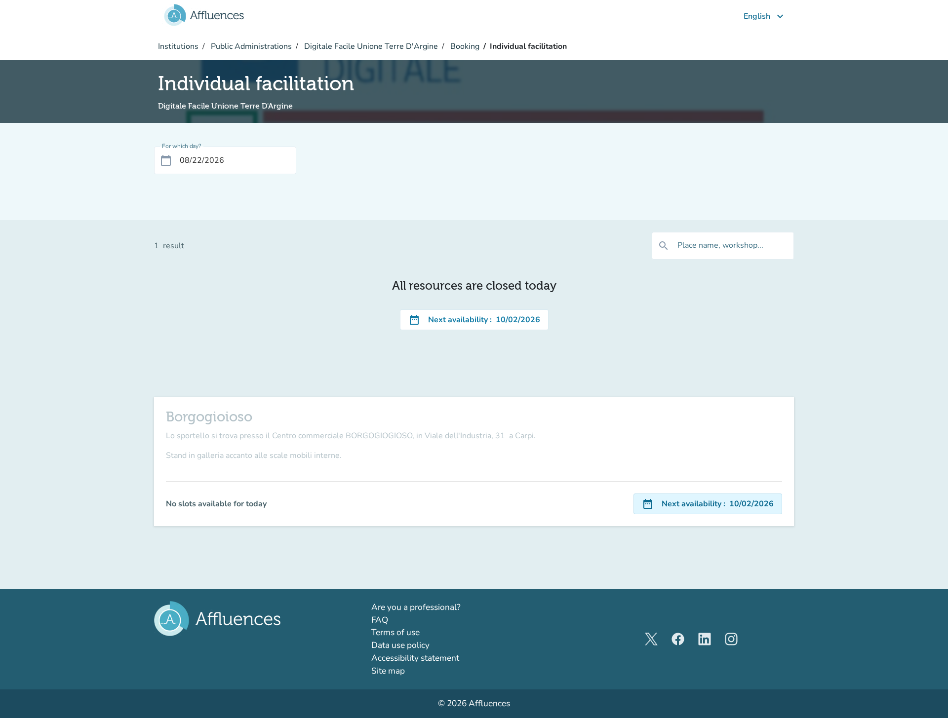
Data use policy (400, 645)
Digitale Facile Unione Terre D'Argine (370, 46)
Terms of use (395, 632)
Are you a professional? (433, 607)
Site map (388, 671)
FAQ (379, 620)
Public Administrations (250, 46)
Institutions (178, 46)
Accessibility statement (415, 658)
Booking (463, 46)
